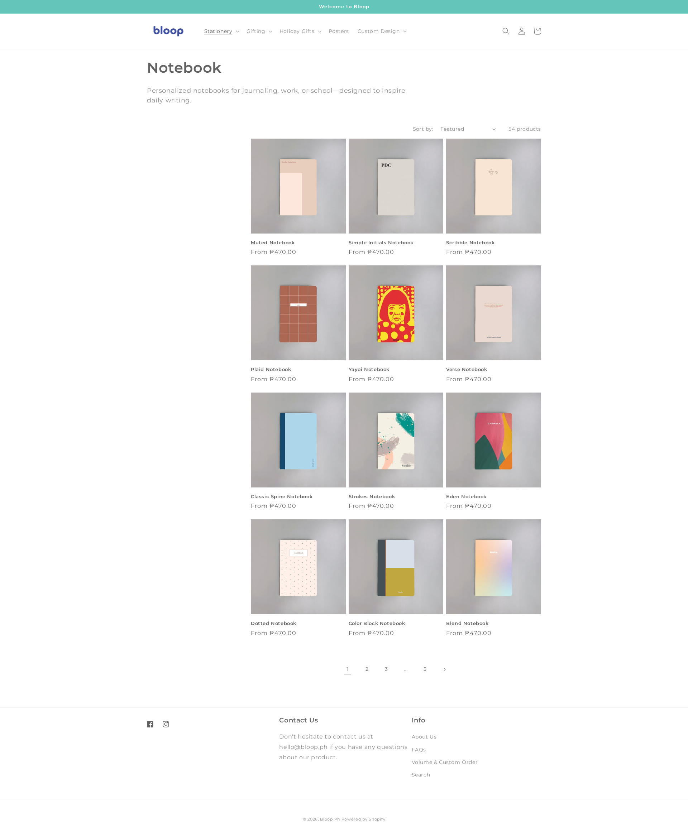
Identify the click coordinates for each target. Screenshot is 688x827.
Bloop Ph (330, 819)
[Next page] (444, 669)
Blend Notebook (467, 623)
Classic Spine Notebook (281, 496)
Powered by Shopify (363, 819)
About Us (424, 737)
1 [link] (348, 669)
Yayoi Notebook (369, 369)
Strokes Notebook (372, 496)
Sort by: (423, 129)
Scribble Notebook (470, 242)
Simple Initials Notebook (381, 242)
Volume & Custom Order (445, 762)
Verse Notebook (466, 369)
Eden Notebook (466, 496)
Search (421, 774)
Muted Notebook (273, 242)
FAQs (419, 749)
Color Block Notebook (377, 623)
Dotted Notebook (273, 623)
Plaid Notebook (271, 369)
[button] (221, 31)
